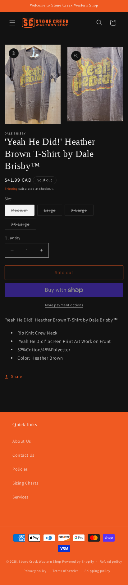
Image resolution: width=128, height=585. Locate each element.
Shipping (11, 189)
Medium (22, 211)
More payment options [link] (64, 305)
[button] (12, 22)
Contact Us (23, 455)
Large (53, 211)
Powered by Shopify (78, 561)
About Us (21, 441)
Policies (20, 469)
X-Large (82, 211)
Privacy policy (35, 571)
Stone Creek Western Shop (40, 561)
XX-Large (23, 225)
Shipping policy (97, 571)
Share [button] (16, 376)
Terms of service (66, 571)
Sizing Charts (25, 483)
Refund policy (111, 561)
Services (20, 497)
